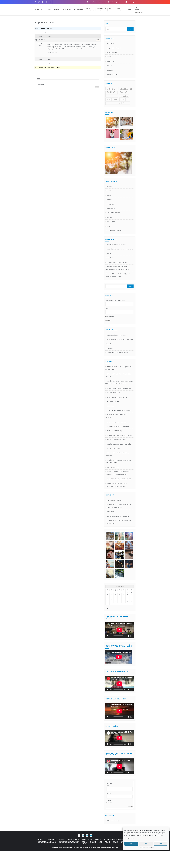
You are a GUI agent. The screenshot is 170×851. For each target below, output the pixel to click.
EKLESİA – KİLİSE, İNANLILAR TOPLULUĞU (119, 444)
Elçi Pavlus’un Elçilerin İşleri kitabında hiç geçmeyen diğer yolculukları (118, 506)
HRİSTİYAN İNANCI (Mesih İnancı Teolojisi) (119, 435)
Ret (146, 843)
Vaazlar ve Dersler (112, 74)
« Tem (107, 608)
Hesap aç (84, 841)
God (123, 92)
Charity (126, 88)
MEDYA (109, 195)
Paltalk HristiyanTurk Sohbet (117, 2)
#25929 (98, 40)
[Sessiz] (128, 636)
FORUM (109, 191)
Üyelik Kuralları (51, 839)
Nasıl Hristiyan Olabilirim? (114, 230)
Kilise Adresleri (111, 208)
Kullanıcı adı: (40, 73)
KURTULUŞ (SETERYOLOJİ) (114, 431)
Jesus (124, 96)
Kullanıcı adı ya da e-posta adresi (115, 300)
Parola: (38, 78)
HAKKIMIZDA (40, 839)
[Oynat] (108, 636)
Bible (112, 88)
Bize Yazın (151, 847)
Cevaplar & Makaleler (113, 48)
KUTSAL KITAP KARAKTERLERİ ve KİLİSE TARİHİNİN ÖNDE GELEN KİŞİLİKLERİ (117, 473)
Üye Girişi (93, 841)
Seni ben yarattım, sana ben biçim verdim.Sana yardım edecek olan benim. (117, 268)
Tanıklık (109, 70)
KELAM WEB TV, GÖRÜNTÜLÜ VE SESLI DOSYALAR (117, 454)
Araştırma (109, 43)
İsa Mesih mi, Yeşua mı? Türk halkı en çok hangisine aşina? (118, 522)
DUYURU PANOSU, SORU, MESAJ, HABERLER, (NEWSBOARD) (119, 368)
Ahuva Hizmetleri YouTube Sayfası (69, 841)
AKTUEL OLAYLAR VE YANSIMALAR (117, 397)
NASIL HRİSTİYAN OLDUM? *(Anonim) (117, 262)
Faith (111, 92)
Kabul (131, 843)
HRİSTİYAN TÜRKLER (113, 401)
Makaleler (109, 61)
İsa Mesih (126, 103)
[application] (119, 630)
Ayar (160, 843)
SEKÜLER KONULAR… (113, 467)
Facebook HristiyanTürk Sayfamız (98, 2)
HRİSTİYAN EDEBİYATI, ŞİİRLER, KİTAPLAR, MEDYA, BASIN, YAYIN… (118, 461)
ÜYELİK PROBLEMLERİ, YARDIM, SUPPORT (119, 479)
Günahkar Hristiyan (112, 96)
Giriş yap (96, 87)
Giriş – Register (111, 222)
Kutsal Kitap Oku (132, 2)
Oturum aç (108, 320)
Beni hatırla (41, 84)
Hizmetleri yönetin (129, 838)
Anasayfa (109, 186)
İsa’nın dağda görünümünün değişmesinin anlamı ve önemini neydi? (118, 275)
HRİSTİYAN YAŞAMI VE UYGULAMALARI (118, 426)
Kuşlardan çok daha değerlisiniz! (116, 244)
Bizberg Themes (113, 847)
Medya (108, 65)
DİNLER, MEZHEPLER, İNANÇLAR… (117, 440)
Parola (107, 308)
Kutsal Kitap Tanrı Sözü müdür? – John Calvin (120, 249)
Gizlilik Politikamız (143, 847)
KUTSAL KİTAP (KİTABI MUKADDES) (117, 422)
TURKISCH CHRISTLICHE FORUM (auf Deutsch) (116, 416)
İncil (122, 99)
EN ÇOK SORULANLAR (113, 448)
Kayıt (100, 841)
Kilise (108, 57)
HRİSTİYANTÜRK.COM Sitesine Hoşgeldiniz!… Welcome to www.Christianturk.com (119, 382)
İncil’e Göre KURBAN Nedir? (113, 103)
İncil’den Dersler (87, 839)
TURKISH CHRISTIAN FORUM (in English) (118, 410)
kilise (108, 99)
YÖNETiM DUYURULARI (113, 393)
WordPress (96, 847)
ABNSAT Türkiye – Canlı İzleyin (47, 841)
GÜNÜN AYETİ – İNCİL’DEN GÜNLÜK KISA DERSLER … (118, 375)
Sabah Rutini (110, 511)
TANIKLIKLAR (110, 204)
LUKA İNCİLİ (110, 258)
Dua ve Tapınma (111, 52)
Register (107, 841)
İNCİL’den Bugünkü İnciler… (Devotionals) (119, 388)
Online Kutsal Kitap (109, 839)
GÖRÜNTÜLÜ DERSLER (113, 213)
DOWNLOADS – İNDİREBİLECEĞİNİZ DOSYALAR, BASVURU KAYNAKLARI (116, 484)
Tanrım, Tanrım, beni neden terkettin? (118, 516)
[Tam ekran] (131, 636)
